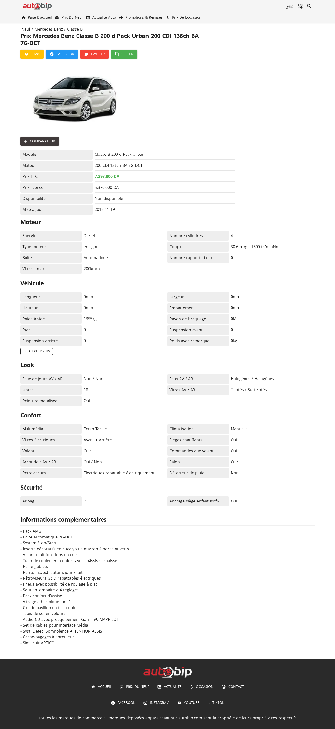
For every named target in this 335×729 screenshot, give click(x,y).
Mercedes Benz (49, 29)
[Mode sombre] (300, 6)
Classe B (75, 29)
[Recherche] (309, 6)
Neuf (25, 29)
